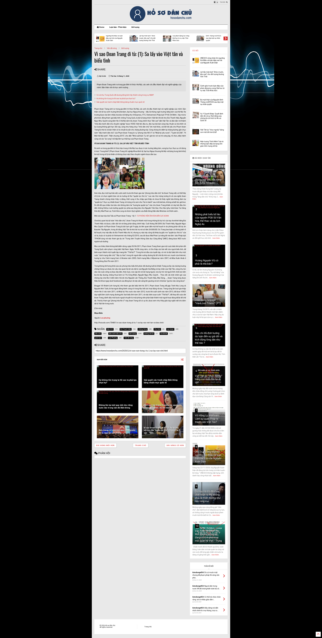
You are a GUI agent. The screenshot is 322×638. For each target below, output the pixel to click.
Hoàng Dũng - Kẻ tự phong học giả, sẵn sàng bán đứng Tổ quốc (208, 179)
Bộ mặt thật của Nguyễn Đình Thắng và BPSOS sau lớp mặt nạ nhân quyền (214, 37)
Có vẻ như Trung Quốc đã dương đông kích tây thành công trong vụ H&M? (125, 95)
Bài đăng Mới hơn (105, 445)
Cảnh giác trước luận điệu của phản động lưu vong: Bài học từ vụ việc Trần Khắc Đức (181, 37)
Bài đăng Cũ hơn (175, 445)
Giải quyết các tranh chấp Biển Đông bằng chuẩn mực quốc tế (120, 102)
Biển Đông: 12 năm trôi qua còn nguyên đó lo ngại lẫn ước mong (117, 431)
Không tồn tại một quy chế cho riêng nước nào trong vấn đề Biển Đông (116, 406)
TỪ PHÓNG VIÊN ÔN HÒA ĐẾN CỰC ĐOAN (153, 216)
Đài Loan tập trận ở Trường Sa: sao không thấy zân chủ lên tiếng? (160, 406)
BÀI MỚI (195, 50)
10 (197, 525)
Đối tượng (135, 27)
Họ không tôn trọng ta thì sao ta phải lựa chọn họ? (115, 98)
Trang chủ (98, 48)
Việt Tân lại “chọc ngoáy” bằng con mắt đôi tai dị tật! (208, 379)
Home (101, 27)
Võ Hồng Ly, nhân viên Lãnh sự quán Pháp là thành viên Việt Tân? (207, 419)
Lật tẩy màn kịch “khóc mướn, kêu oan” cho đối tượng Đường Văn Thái (147, 38)
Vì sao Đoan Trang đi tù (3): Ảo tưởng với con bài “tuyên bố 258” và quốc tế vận (161, 430)
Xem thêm (216, 238)
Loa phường (105, 318)
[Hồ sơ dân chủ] (161, 21)
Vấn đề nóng (112, 48)
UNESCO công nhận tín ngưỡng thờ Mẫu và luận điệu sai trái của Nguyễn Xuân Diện (114, 37)
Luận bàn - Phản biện (117, 27)
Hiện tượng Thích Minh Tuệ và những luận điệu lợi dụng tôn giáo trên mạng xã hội (211, 143)
